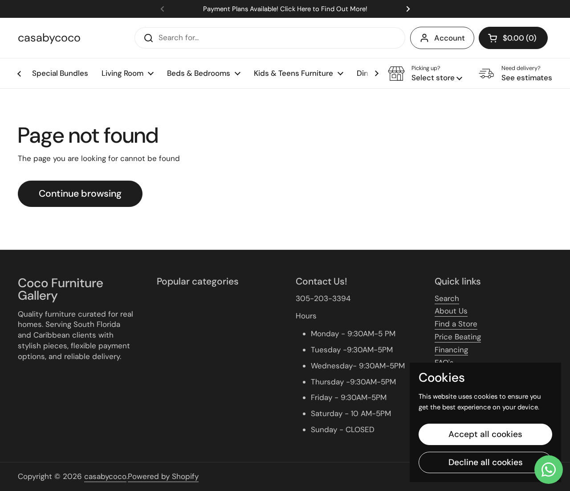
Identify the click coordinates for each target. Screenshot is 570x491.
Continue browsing (80, 193)
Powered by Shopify (163, 476)
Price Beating (458, 337)
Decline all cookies (485, 462)
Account (449, 38)
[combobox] (269, 38)
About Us (451, 311)
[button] (513, 38)
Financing (451, 350)
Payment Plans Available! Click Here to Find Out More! (285, 9)
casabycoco (49, 38)
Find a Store (456, 324)
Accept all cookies (485, 434)
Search (447, 298)
